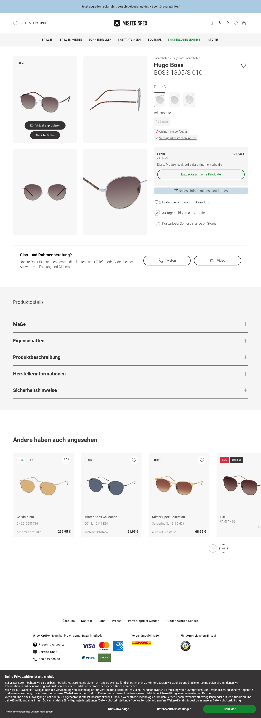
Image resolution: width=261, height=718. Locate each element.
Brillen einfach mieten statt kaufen (203, 191)
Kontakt (86, 621)
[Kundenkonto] (227, 23)
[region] (130, 499)
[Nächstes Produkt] (223, 548)
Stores (213, 39)
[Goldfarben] (174, 99)
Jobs (102, 621)
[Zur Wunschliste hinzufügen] (244, 65)
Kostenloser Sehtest (184, 39)
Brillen (47, 39)
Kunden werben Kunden (182, 621)
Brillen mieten (71, 39)
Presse (117, 621)
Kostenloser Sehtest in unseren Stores (189, 223)
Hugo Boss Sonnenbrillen (186, 58)
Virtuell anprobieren (47, 125)
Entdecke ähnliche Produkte (201, 174)
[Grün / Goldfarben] (189, 99)
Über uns (68, 621)
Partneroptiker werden (143, 621)
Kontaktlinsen (129, 39)
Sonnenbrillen (100, 39)
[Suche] (211, 23)
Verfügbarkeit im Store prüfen (178, 138)
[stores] (219, 23)
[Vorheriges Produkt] (213, 548)
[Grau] (159, 99)
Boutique (154, 39)
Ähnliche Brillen (45, 135)
